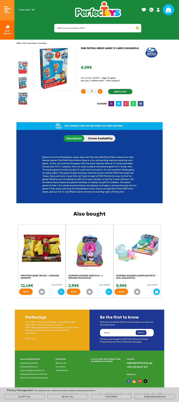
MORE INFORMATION (154, 396)
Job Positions (62, 370)
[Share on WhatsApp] (133, 103)
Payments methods (29, 363)
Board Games (32, 43)
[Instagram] (126, 103)
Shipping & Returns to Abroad (33, 374)
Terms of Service (124, 342)
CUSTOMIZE (111, 396)
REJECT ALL (68, 396)
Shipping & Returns (29, 367)
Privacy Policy (106, 342)
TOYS (24, 43)
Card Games (43, 43)
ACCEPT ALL (24, 396)
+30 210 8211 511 (137, 367)
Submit (141, 332)
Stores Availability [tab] (100, 138)
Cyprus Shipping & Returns (32, 370)
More (26, 291)
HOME (18, 43)
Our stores (60, 367)
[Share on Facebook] (140, 103)
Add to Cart (120, 91)
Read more (30, 338)
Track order (24, 10)
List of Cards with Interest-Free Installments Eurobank (105, 360)
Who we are (61, 363)
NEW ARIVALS (7, 32)
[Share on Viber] (111, 103)
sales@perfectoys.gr (140, 362)
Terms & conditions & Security (34, 378)
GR (33, 10)
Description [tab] (74, 138)
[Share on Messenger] (119, 103)
